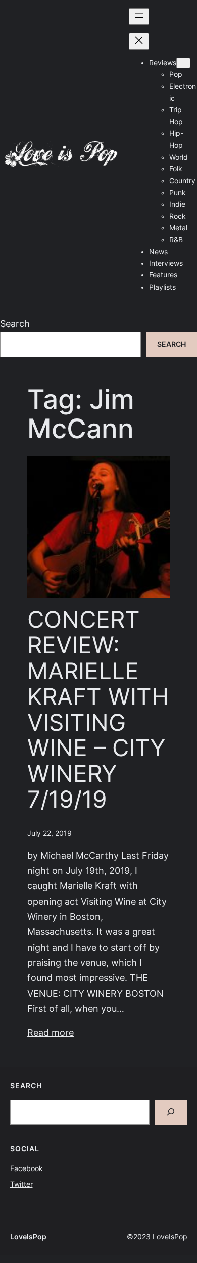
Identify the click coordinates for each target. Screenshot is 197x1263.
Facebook (26, 1168)
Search (15, 323)
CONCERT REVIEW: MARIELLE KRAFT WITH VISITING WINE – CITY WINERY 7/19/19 (98, 709)
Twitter (21, 1184)
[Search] (171, 1112)
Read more (50, 1032)
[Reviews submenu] (183, 63)
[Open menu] (139, 16)
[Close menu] (139, 41)
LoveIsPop (28, 1237)
